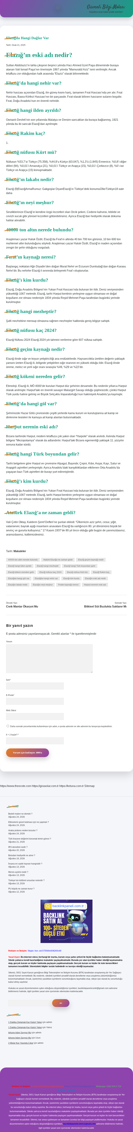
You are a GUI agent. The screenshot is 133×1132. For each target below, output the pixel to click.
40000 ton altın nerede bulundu (23, 560)
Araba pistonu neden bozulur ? (22, 830)
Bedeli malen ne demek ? (20, 814)
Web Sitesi (11, 710)
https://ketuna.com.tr (71, 785)
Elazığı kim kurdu (71, 578)
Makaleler (20, 551)
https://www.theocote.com (15, 785)
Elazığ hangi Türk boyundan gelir (79, 566)
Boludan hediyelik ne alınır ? (21, 855)
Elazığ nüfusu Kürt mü (77, 572)
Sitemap (89, 785)
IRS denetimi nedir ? (18, 847)
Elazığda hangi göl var (18, 578)
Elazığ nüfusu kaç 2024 (50, 572)
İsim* (8, 680)
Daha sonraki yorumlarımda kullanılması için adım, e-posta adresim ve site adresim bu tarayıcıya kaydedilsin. (61, 726)
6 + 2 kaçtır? (12, 735)
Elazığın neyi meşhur (43, 585)
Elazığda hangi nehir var (46, 578)
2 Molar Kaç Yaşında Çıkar (20, 1043)
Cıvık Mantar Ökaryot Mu (22, 606)
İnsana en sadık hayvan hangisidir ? (25, 864)
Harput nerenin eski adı (95, 585)
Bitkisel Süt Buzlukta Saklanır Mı (105, 606)
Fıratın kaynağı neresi (68, 585)
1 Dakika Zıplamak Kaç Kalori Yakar (25, 1022)
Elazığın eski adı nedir (95, 578)
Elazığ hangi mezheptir (48, 566)
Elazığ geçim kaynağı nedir (91, 560)
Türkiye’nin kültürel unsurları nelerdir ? (26, 880)
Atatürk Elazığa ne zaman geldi (58, 560)
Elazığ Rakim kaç (101, 572)
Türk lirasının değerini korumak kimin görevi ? (29, 839)
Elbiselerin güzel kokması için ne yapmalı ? (28, 822)
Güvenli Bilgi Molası (106, 7)
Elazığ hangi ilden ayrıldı (19, 566)
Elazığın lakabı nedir (17, 585)
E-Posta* (10, 695)
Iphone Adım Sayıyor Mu (19, 1032)
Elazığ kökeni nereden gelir (21, 572)
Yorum (9, 641)
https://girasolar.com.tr (45, 785)
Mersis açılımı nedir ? (18, 872)
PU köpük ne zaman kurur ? (21, 888)
